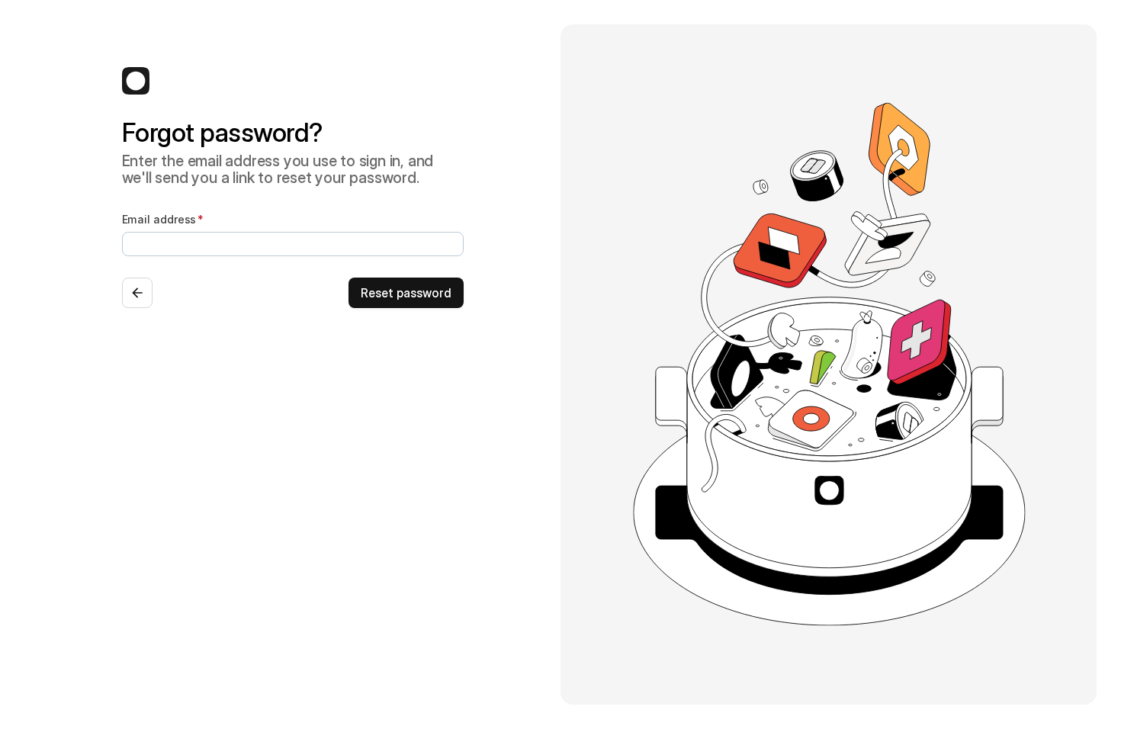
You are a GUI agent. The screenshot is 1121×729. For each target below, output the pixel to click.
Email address (159, 220)
